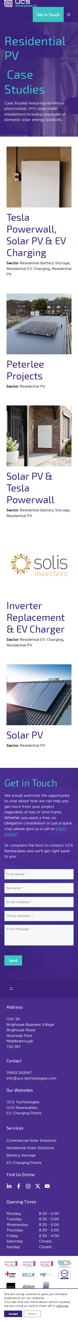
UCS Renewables (21, 1107)
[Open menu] (11, 988)
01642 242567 (19, 1072)
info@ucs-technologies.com (31, 1078)
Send (13, 960)
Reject (32, 1313)
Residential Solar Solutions (30, 1148)
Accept (13, 1313)
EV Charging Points (23, 1113)
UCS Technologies (22, 1102)
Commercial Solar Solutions (31, 1140)
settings (62, 1306)
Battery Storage (21, 1155)
